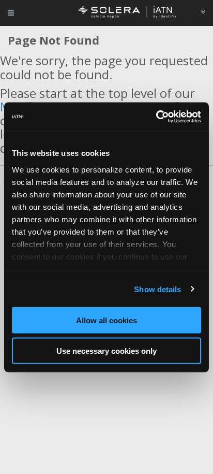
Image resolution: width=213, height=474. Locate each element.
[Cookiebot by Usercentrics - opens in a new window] (156, 116)
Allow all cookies (106, 320)
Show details (157, 288)
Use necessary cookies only (106, 350)
